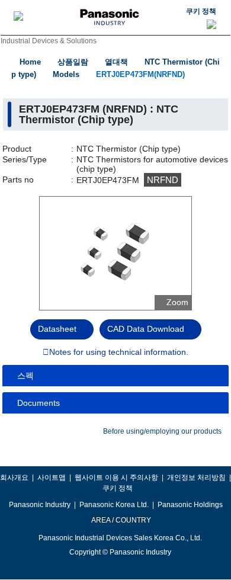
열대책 (116, 61)
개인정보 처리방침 (196, 477)
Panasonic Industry (39, 505)
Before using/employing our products (162, 431)
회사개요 (14, 477)
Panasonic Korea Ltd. (114, 505)
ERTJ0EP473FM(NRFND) (140, 74)
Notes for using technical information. (118, 352)
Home (30, 61)
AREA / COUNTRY (120, 520)
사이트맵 (51, 477)
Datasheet (57, 329)
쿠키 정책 (201, 11)
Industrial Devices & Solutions (49, 41)
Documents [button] (38, 403)
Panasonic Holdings (190, 505)
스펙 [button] (25, 375)
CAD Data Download (145, 329)
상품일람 (72, 61)
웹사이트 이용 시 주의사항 (116, 477)
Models (66, 74)
